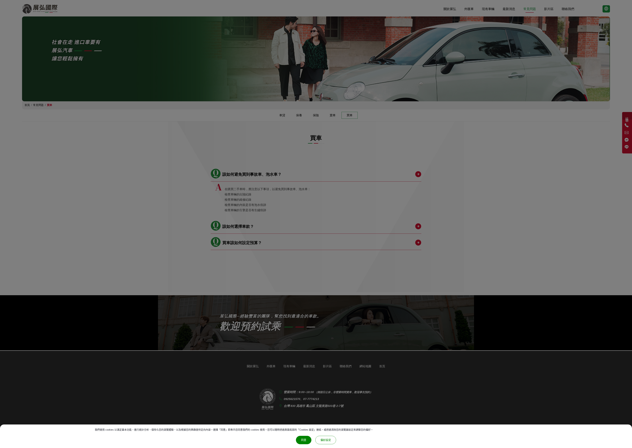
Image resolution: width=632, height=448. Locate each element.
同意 (303, 440)
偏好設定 (325, 440)
